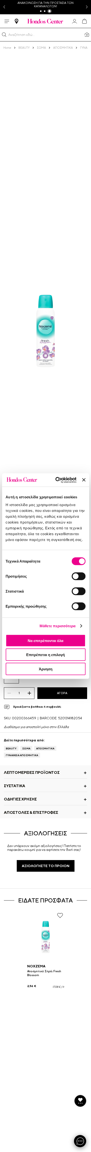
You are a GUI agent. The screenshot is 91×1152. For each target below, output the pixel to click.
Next (87, 7)
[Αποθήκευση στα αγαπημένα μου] (60, 915)
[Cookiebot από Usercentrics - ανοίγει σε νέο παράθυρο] (57, 480)
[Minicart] (84, 21)
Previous (4, 7)
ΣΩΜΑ (26, 748)
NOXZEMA (36, 966)
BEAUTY (11, 748)
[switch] (78, 576)
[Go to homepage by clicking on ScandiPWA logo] (45, 21)
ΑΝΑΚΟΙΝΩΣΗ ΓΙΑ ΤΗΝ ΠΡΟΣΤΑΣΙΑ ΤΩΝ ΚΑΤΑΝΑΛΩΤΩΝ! (45, 4)
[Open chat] (80, 1141)
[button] (4, 34)
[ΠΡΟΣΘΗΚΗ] (29, 693)
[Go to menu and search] (7, 21)
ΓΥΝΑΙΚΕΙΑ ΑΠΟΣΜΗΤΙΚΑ (22, 755)
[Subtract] (9, 693)
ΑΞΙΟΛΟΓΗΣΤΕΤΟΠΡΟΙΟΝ (45, 866)
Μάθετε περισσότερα (58, 626)
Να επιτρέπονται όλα (45, 640)
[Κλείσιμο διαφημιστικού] (83, 480)
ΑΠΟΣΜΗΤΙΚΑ (45, 748)
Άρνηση (45, 669)
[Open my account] (74, 21)
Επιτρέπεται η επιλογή (45, 655)
